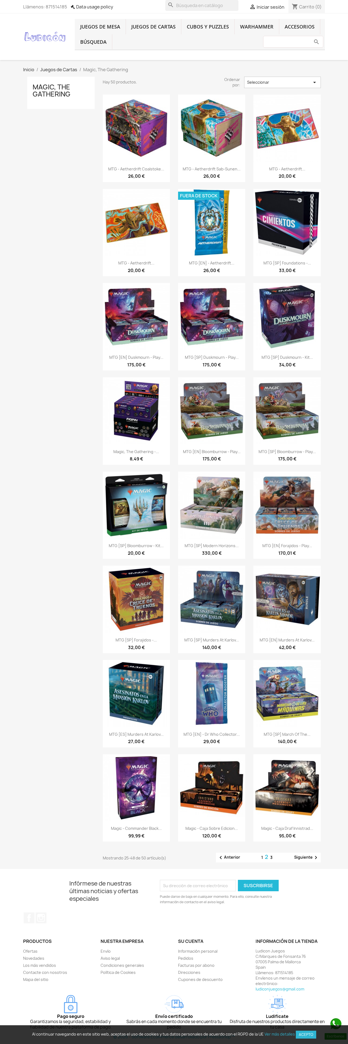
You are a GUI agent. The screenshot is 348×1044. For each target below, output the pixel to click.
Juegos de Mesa (100, 26)
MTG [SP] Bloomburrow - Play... (287, 451)
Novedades (33, 958)
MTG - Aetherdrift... (287, 169)
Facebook (29, 917)
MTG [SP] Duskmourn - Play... (212, 357)
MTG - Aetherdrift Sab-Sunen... (212, 169)
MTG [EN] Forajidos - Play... (287, 545)
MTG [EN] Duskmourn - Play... (136, 357)
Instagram (41, 917)
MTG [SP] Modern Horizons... (212, 545)
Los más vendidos (39, 965)
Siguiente (306, 857)
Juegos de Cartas (153, 26)
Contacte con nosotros (45, 972)
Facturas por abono (196, 965)
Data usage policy (94, 7)
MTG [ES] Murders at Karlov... (136, 734)
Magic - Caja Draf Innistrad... (287, 828)
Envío (106, 951)
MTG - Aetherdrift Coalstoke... (136, 169)
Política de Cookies (118, 972)
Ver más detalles (280, 1034)
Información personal (197, 951)
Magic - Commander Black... (136, 828)
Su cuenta (190, 941)
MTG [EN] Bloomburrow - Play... (212, 451)
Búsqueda (93, 42)
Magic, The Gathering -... (136, 451)
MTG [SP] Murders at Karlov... (211, 640)
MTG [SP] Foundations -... (287, 263)
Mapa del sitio (35, 979)
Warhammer (257, 26)
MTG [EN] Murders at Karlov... (287, 640)
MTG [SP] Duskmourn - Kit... (287, 357)
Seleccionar (282, 82)
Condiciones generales (122, 965)
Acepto (306, 1034)
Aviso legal (110, 958)
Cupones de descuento (200, 979)
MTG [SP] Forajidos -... (136, 640)
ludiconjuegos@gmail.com (280, 989)
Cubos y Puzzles (208, 26)
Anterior (228, 857)
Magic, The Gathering (51, 90)
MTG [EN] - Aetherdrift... (211, 263)
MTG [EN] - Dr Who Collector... (212, 734)
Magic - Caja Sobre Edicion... (211, 828)
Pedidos (185, 958)
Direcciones (189, 972)
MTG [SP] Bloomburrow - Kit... (136, 545)
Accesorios (300, 26)
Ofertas (30, 951)
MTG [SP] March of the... (287, 734)
